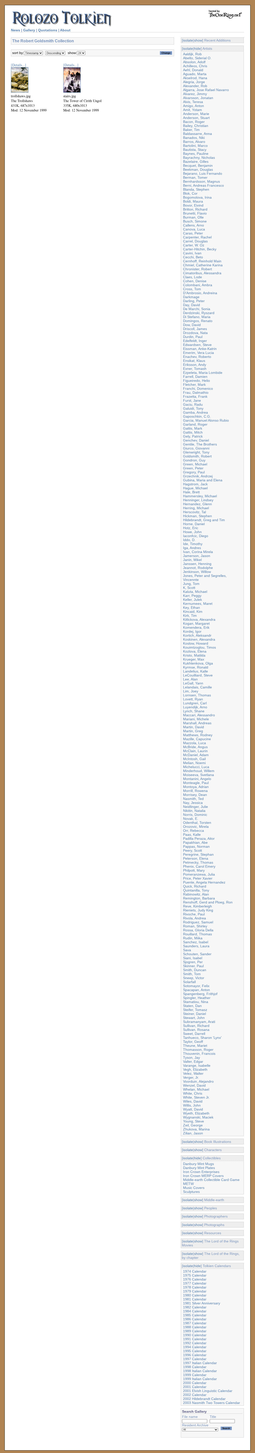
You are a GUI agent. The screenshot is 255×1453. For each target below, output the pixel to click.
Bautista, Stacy (194, 150)
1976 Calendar (194, 1279)
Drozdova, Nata (195, 333)
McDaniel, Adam (196, 755)
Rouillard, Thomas (197, 934)
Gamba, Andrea (195, 412)
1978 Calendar (194, 1287)
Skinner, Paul (193, 966)
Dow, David (192, 325)
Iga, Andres (192, 548)
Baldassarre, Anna (197, 134)
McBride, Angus (195, 747)
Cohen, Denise (194, 281)
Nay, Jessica (193, 803)
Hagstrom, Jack (195, 484)
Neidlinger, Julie (195, 807)
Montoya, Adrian (196, 787)
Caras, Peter (193, 233)
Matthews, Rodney (197, 735)
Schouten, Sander (197, 954)
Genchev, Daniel (196, 440)
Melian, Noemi (194, 763)
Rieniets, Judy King (198, 910)
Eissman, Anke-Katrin (200, 349)
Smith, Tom (192, 974)
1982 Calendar (194, 1307)
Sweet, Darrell (194, 1034)
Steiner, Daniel (194, 1014)
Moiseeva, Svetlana (198, 775)
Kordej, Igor (192, 631)
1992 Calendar (194, 1343)
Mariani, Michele (196, 719)
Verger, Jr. (191, 1077)
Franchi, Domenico (198, 389)
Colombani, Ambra (197, 285)
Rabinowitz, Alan (196, 894)
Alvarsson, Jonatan (198, 98)
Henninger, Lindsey (198, 500)
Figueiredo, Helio (196, 381)
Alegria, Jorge (194, 82)
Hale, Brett (191, 492)
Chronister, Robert (197, 269)
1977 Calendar (194, 1283)
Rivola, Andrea (194, 918)
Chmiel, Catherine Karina (203, 265)
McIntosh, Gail (194, 759)
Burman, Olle (193, 217)
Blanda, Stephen (196, 189)
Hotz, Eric (190, 528)
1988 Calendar (194, 1327)
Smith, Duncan (194, 970)
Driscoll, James (195, 329)
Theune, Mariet (195, 1046)
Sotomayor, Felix (196, 986)
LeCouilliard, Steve (198, 675)
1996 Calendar (194, 1355)
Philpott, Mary (194, 870)
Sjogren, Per (193, 962)
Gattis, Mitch (193, 432)
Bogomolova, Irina (197, 197)
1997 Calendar (194, 1359)
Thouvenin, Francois (199, 1054)
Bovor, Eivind (193, 205)
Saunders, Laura (196, 946)
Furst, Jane (192, 400)
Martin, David (193, 727)
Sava (187, 950)
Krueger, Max (193, 659)
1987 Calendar (194, 1323)
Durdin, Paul (192, 337)
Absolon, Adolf (194, 62)
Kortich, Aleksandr (197, 635)
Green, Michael (195, 464)
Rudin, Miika (192, 938)
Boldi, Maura (193, 201)
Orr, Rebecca (193, 831)
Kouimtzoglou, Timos (199, 647)
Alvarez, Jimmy (195, 94)
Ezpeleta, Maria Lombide (202, 373)
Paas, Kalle (192, 835)
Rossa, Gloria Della (198, 930)
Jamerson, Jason (196, 556)
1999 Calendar (194, 1375)
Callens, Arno (193, 225)
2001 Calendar (194, 1387)
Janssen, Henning (197, 564)
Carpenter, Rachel (197, 237)
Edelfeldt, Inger (195, 341)
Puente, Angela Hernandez (204, 882)
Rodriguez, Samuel (198, 922)
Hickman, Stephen (197, 516)
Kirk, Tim (190, 615)
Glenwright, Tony (196, 452)
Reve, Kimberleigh (197, 906)
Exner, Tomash (194, 369)
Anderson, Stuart (196, 118)
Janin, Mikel (192, 560)
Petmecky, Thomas (198, 862)
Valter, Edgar (193, 1061)
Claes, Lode (192, 277)
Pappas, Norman (196, 846)
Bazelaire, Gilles (195, 162)
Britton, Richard (195, 209)
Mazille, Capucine (197, 739)
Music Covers (193, 1188)
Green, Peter (193, 468)
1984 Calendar (194, 1311)
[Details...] (18, 64)
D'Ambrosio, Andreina (200, 293)
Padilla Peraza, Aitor (199, 838)
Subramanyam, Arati (199, 1022)
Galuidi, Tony (193, 408)
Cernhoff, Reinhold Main (202, 261)
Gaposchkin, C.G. (197, 416)
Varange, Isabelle (196, 1065)
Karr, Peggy (192, 596)
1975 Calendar (194, 1275)
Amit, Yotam (192, 110)
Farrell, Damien (195, 377)
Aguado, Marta (194, 74)
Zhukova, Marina (196, 1129)
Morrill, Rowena (195, 791)
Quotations (47, 30)
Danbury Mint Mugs (198, 1164)
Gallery (29, 30)
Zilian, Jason (193, 1133)
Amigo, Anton (193, 106)
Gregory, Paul (194, 472)
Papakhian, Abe (195, 842)
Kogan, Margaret (196, 623)
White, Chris (192, 1093)
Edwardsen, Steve (197, 345)
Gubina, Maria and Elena (202, 480)
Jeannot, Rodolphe (198, 568)
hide (197, 49)
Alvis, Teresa (193, 102)
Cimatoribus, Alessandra (202, 273)
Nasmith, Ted (193, 799)
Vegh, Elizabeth (195, 1069)
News (15, 30)
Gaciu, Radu (193, 404)
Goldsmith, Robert (197, 456)
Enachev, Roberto (197, 357)
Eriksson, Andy (194, 365)
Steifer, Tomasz (195, 1010)
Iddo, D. (189, 540)
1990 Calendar (194, 1335)
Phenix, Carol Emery (199, 866)
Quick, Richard (194, 886)
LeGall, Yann (193, 683)
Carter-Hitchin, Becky (199, 249)
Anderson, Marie (196, 114)
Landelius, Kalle (195, 671)
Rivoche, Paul (194, 914)
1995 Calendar (194, 1351)
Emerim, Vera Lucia (198, 353)
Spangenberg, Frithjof (200, 994)
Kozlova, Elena (194, 651)
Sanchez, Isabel (195, 942)
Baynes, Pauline (195, 154)
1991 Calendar (194, 1339)
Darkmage (191, 297)
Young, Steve (193, 1121)
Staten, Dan (192, 1006)
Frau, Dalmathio (195, 392)
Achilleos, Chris (195, 66)
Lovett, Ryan (193, 699)
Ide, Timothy (192, 544)
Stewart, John (194, 1018)
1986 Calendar (194, 1319)
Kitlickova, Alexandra (199, 619)
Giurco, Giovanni (196, 448)
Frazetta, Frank (195, 396)
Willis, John (192, 1105)
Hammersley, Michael (200, 496)
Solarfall (189, 982)
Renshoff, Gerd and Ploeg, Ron (208, 902)
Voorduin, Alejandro (198, 1081)
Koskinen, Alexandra (199, 639)
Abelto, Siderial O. (197, 58)
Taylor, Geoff (193, 1042)
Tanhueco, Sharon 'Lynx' (202, 1038)
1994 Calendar (194, 1347)
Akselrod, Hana (195, 78)
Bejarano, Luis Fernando (202, 173)
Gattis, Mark (192, 428)
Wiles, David (192, 1101)
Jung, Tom (191, 584)
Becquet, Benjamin (198, 166)
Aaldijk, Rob (192, 54)
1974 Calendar (194, 1271)
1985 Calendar (194, 1315)
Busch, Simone (195, 221)
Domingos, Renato (197, 321)
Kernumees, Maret (197, 604)
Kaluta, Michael (195, 592)
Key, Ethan (191, 608)
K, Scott (189, 588)
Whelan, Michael (196, 1089)
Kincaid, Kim (192, 612)
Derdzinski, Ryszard (198, 313)
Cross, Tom (192, 289)
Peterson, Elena (195, 858)
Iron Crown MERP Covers (203, 1176)
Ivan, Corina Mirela (198, 552)
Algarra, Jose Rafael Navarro (206, 90)
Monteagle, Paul (196, 783)
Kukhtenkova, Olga (198, 663)
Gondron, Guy (194, 460)
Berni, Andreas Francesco (203, 185)
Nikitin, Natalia (194, 811)
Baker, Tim (191, 130)
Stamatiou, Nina (195, 1002)
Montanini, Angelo (197, 779)
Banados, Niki (194, 138)
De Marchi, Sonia (196, 309)
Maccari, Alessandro (199, 715)
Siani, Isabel (192, 958)
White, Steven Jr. (196, 1097)
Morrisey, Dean (195, 795)
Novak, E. (190, 819)
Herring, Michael (196, 508)
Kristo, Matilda (194, 655)
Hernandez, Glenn (197, 504)
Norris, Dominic (195, 815)
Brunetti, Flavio (195, 213)
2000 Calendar (194, 1383)
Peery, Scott (192, 850)
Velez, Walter (193, 1073)
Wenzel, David (194, 1085)
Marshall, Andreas (197, 723)
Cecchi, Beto (193, 257)
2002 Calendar (194, 1395)
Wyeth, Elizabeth (196, 1113)
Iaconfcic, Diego (195, 536)
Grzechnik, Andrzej (198, 476)
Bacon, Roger (194, 122)
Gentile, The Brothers (200, 444)
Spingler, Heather (196, 998)
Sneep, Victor (193, 978)
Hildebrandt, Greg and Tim (204, 520)
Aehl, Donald (193, 70)
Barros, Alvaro (194, 142)
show (198, 40)
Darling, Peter (194, 301)
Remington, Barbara (199, 898)
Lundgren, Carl (195, 703)
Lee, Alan (190, 679)
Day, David (191, 305)
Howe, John (192, 532)
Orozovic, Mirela (196, 827)
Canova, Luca (194, 229)
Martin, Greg (193, 731)
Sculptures (191, 1192)
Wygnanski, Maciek (198, 1117)
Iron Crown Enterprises (201, 1172)
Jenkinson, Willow (197, 572)
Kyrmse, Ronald (195, 667)
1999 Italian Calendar (200, 1379)
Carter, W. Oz (193, 245)
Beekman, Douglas (198, 169)
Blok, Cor (190, 193)
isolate (188, 40)
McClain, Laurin (195, 751)
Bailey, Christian (195, 126)
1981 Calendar (194, 1299)
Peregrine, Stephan (198, 854)
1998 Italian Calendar (200, 1371)
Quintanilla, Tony (196, 890)
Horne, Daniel (194, 524)
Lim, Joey (190, 691)
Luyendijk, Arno (195, 707)
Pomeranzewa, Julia (199, 874)
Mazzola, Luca (194, 743)
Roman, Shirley (195, 926)
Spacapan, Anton (196, 990)
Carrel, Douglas (195, 241)
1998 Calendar (194, 1367)
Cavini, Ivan (192, 253)
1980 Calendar (194, 1295)
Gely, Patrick (193, 436)
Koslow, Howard (195, 643)
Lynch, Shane (193, 711)
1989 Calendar (194, 1331)
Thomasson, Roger (198, 1050)
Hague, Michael (195, 488)
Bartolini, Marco (195, 146)
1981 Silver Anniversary (201, 1303)
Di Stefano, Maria (196, 317)
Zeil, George (193, 1125)
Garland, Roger (195, 424)
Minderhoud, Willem (198, 771)
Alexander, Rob (195, 86)
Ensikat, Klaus (194, 361)
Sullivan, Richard (196, 1026)
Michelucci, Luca (196, 767)
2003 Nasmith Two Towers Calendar (211, 1403)
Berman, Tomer (195, 177)
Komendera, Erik (196, 627)
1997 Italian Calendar (200, 1363)
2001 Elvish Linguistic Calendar (207, 1391)
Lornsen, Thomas (197, 695)
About (65, 30)
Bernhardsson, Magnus (201, 181)
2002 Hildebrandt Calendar (204, 1399)
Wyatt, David (193, 1109)
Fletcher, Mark (194, 385)
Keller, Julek (192, 600)
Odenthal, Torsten (197, 823)
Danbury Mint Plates (199, 1168)
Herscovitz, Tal (194, 512)
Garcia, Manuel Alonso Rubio (206, 420)
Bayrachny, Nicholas (199, 158)
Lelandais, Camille (197, 687)
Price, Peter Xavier (197, 878)
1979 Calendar (194, 1291)
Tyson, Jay (191, 1058)
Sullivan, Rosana (196, 1030)
